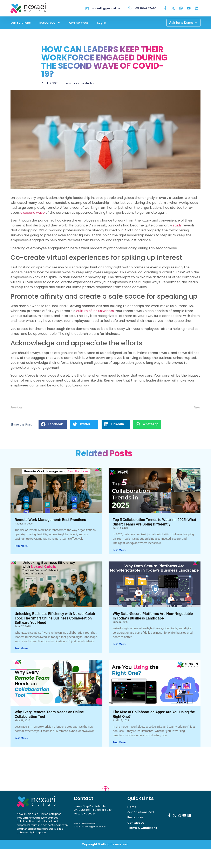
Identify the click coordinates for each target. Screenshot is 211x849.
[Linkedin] (196, 8)
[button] (53, 424)
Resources (47, 23)
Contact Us (135, 822)
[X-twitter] (173, 8)
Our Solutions (21, 23)
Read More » (21, 545)
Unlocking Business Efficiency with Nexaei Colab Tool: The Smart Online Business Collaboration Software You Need (55, 618)
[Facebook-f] (165, 8)
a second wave (32, 212)
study (177, 225)
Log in (101, 23)
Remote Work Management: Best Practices (50, 519)
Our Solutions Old (140, 812)
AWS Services (79, 23)
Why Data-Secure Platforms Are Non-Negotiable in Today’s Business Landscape (153, 615)
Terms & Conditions (142, 827)
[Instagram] (181, 8)
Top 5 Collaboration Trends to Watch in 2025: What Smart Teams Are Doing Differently (154, 521)
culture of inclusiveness (95, 311)
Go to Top (105, 785)
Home (131, 806)
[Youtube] (189, 8)
